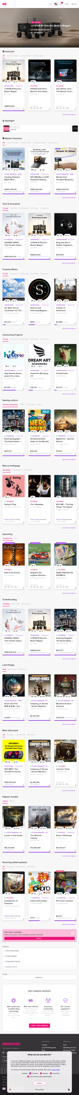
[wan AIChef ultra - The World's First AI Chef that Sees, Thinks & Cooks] (65, 71)
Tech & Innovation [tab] (13, 56)
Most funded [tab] (15, 604)
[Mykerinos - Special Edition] (65, 421)
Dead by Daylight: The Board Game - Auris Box (12, 441)
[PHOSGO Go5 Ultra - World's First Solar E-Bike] (39, 71)
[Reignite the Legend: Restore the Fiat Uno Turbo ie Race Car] (39, 554)
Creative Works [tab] (26, 56)
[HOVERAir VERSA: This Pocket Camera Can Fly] (13, 224)
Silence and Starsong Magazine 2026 (39, 310)
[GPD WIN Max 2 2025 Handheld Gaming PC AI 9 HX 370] (39, 159)
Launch (39, 938)
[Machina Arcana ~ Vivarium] (65, 685)
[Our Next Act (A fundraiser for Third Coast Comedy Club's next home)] (13, 290)
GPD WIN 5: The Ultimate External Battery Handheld (12, 771)
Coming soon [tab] (8, 538)
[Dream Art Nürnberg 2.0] (39, 355)
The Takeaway (36, 504)
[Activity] (61, 4)
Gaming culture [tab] (53, 143)
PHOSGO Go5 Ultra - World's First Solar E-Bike (39, 91)
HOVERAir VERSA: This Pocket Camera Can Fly (13, 245)
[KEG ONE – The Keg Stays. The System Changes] (65, 486)
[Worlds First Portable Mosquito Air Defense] (65, 159)
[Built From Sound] (13, 554)
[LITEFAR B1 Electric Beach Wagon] (13, 71)
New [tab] (15, 538)
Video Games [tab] (30, 404)
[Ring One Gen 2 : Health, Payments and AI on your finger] (65, 224)
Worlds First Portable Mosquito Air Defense (64, 179)
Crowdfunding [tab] (23, 208)
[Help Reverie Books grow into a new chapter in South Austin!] (13, 355)
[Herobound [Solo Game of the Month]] (39, 421)
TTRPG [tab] (22, 404)
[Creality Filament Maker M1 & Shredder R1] (13, 159)
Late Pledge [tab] (34, 208)
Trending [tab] (6, 604)
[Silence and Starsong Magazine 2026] (39, 290)
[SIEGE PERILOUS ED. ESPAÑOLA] (65, 554)
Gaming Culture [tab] (38, 56)
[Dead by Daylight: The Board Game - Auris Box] (13, 421)
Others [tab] (39, 404)
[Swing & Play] (13, 486)
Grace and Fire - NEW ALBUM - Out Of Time (13, 706)
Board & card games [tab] (10, 404)
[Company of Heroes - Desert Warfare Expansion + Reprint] (39, 685)
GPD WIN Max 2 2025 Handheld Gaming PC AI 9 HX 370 (39, 179)
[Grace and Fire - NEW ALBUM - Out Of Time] (13, 685)
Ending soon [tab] (44, 208)
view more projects (69, 114)
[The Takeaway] (39, 486)
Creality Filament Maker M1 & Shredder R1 (12, 179)
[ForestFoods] (65, 355)
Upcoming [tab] (13, 208)
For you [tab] (5, 208)
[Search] (51, 4)
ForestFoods (62, 373)
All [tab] (4, 56)
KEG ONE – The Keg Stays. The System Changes (64, 507)
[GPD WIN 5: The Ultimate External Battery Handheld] (13, 751)
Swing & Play (10, 504)
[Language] (56, 4)
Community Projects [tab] (39, 143)
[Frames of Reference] (65, 290)
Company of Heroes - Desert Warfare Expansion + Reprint (39, 706)
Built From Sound (12, 572)
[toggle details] (24, 110)
